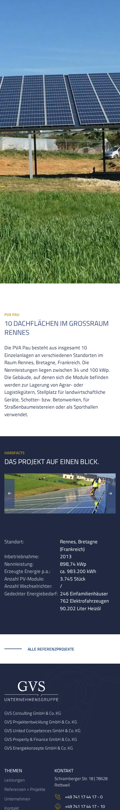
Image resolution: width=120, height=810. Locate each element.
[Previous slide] (9, 493)
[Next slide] (110, 493)
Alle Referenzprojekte (51, 649)
